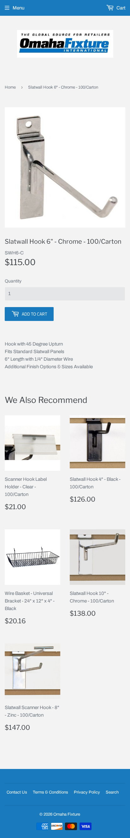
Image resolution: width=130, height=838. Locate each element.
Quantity (13, 281)
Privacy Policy (87, 792)
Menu (18, 7)
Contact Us (17, 792)
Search (112, 792)
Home (10, 87)
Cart (120, 7)
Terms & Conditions (50, 792)
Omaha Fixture (66, 814)
